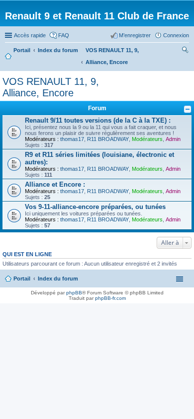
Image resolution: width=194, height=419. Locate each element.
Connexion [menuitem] (176, 35)
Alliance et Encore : (55, 184)
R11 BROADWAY (108, 139)
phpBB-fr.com (110, 298)
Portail (21, 50)
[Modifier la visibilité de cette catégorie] (188, 109)
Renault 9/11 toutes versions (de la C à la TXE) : (98, 120)
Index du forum (58, 278)
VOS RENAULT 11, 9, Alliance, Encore (50, 87)
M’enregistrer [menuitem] (135, 35)
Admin (173, 139)
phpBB (74, 292)
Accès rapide (30, 35)
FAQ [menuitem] (63, 35)
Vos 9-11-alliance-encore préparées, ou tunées (95, 206)
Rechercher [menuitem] (185, 51)
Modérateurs (147, 139)
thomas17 (72, 139)
